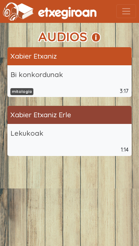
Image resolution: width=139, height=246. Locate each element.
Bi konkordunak (36, 74)
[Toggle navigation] (126, 11)
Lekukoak (26, 133)
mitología (22, 91)
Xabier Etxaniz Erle (40, 114)
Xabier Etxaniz (33, 56)
